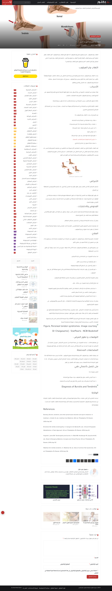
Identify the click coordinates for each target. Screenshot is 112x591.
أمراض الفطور (32, 252)
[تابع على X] (90, 45)
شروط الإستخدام (33, 588)
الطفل (22, 364)
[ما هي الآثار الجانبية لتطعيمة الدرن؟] (33, 276)
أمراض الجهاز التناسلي (29, 158)
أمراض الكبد (32, 99)
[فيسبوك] (96, 460)
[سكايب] (78, 460)
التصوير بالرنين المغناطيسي (80, 226)
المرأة (34, 366)
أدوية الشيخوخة (31, 249)
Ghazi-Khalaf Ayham (17, 587)
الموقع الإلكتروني (65, 564)
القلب (16, 364)
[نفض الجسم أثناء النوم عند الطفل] (33, 284)
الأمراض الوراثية (31, 116)
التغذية (34, 113)
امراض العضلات (31, 222)
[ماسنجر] (74, 460)
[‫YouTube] (80, 477)
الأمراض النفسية (31, 104)
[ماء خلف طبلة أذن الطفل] (33, 291)
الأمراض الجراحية (31, 152)
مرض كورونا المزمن (21, 297)
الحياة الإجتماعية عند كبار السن (26, 246)
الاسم (96, 558)
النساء (29, 366)
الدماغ (34, 361)
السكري (29, 364)
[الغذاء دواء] (33, 320)
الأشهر (18, 261)
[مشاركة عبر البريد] (71, 460)
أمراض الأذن (32, 199)
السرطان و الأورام (31, 184)
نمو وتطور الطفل (30, 137)
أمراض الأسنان (31, 208)
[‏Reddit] (85, 460)
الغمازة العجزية (22, 312)
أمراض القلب (32, 155)
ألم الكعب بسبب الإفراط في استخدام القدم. (79, 101)
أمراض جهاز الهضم (30, 96)
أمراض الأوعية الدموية (29, 161)
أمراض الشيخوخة (30, 234)
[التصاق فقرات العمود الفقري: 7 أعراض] (70, 516)
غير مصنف (33, 211)
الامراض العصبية (31, 90)
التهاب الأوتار (94, 106)
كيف (22, 369)
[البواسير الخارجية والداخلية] (33, 269)
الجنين (34, 125)
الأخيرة (32, 261)
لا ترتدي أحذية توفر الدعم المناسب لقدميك (84, 139)
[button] (70, 259)
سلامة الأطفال (31, 143)
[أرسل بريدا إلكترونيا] (89, 45)
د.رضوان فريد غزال (94, 45)
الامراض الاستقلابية (30, 149)
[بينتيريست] (89, 460)
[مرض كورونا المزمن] (33, 299)
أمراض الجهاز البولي (30, 110)
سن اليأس (28, 369)
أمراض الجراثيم (31, 187)
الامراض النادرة (31, 119)
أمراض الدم (32, 190)
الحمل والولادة (31, 134)
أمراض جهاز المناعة (30, 213)
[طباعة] (67, 460)
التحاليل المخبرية (31, 167)
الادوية (34, 205)
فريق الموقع (54, 588)
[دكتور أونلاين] (104, 2)
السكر (34, 364)
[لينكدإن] (82, 477)
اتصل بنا (25, 588)
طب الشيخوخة (52, 2)
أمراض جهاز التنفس (30, 170)
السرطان (22, 361)
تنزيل (34, 369)
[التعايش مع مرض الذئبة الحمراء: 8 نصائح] (89, 516)
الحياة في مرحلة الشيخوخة (28, 243)
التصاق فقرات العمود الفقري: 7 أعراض (71, 522)
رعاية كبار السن (31, 237)
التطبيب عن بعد (31, 193)
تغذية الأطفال (32, 140)
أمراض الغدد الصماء (30, 107)
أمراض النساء (32, 93)
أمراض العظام (32, 181)
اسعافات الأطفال (30, 146)
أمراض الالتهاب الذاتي (29, 220)
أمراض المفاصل (90, 8)
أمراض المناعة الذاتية (29, 216)
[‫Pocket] (82, 460)
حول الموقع (62, 588)
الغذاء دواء (24, 318)
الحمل (34, 122)
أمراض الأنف (32, 228)
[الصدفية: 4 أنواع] (51, 516)
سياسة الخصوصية (44, 588)
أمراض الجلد (32, 175)
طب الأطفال (64, 2)
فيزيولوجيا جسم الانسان (29, 178)
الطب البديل (41, 2)
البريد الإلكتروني (93, 564)
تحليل (17, 366)
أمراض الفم (32, 202)
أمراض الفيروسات (30, 196)
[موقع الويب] (87, 477)
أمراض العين (32, 173)
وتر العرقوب (90, 454)
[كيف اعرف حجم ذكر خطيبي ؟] (33, 306)
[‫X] (93, 460)
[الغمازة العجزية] (33, 313)
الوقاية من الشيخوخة (29, 240)
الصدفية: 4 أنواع (56, 522)
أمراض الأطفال (31, 131)
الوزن (23, 366)
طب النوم (33, 225)
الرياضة (29, 361)
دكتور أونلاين (81, 587)
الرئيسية (73, 2)
